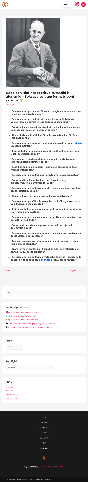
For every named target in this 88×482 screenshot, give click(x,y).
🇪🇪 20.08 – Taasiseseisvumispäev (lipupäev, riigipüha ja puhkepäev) (31, 323)
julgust (78, 143)
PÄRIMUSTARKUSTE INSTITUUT (51, 467)
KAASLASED (44, 438)
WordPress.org (11, 398)
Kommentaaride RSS (13, 394)
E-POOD (44, 433)
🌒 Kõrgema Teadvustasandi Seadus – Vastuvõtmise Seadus (29, 327)
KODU (44, 417)
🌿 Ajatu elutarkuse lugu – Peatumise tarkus (22, 319)
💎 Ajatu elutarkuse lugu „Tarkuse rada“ (21, 316)
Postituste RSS (11, 390)
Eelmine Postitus (10, 270)
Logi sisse (9, 387)
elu (37, 111)
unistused (46, 259)
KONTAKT (44, 448)
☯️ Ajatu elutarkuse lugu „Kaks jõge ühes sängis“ (24, 312)
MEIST (44, 443)
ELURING (44, 422)
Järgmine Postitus (77, 270)
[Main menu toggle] (83, 4)
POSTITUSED (44, 427)
